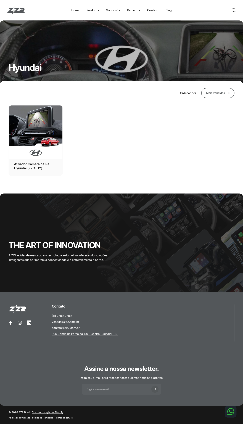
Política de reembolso (42, 418)
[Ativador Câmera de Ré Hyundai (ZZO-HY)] (35, 132)
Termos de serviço (64, 418)
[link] (62, 316)
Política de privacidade (19, 418)
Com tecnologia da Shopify (47, 412)
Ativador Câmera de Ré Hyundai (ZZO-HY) (31, 166)
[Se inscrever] (155, 389)
